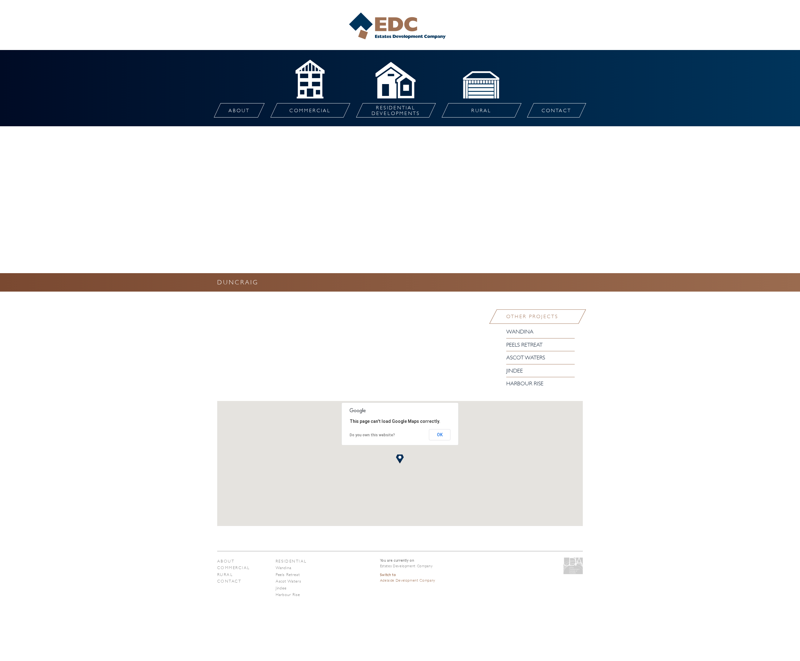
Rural (225, 574)
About (225, 561)
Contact (229, 581)
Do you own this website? (372, 435)
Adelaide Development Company (407, 578)
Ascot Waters (525, 357)
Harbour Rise (524, 383)
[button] (400, 458)
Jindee (514, 371)
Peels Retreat (524, 345)
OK (440, 434)
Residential (291, 561)
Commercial (233, 567)
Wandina (519, 331)
